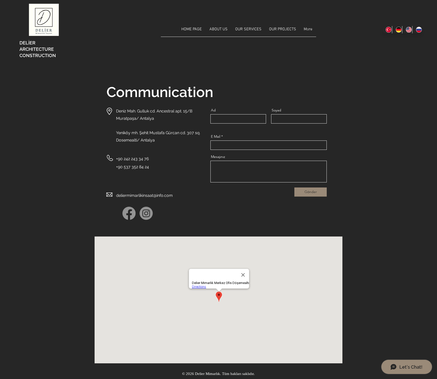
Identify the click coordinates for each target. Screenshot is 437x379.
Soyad (276, 110)
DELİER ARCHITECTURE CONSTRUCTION (37, 49)
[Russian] (417, 29)
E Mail (215, 136)
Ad (213, 110)
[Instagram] (146, 213)
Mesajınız (218, 156)
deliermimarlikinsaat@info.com (144, 195)
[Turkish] (387, 29)
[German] (397, 29)
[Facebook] (129, 213)
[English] (407, 29)
